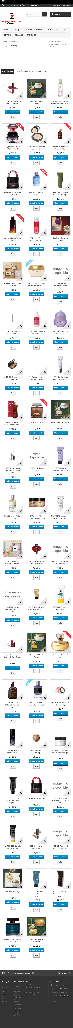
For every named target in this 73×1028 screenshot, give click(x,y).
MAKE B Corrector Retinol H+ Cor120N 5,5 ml (60, 800)
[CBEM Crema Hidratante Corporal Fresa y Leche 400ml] (36, 318)
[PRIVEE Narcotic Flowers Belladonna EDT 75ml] (36, 689)
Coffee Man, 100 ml (36, 422)
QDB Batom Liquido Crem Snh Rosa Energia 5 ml (12, 657)
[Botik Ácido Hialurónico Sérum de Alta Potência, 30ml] (60, 133)
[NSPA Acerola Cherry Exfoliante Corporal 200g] (36, 503)
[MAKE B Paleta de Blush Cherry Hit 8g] (12, 364)
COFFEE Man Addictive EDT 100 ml (12, 941)
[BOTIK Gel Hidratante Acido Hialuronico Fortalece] (60, 364)
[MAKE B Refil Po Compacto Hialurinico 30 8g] (60, 270)
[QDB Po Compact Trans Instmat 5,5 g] (36, 133)
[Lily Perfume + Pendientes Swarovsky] (12, 548)
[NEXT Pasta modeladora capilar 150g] (60, 548)
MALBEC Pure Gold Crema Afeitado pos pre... (60, 894)
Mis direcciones (30, 990)
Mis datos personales (32, 992)
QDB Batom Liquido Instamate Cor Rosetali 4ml (13, 470)
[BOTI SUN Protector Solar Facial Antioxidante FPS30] (60, 594)
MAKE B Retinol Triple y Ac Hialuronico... (12, 752)
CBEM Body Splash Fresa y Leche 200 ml (36, 239)
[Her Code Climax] (25, 54)
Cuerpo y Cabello (56, 30)
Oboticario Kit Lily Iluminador (36, 941)
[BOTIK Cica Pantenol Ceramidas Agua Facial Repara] (60, 88)
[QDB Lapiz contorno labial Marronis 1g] (36, 364)
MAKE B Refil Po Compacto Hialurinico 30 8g (60, 286)
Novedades (41, 71)
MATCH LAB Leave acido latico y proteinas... (60, 517)
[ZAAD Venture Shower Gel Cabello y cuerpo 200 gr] (60, 179)
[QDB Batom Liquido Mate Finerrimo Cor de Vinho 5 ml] (12, 88)
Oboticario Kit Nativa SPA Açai (60, 239)
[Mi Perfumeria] (12, 18)
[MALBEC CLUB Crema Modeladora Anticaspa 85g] (60, 737)
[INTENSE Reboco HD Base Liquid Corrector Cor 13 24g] (60, 833)
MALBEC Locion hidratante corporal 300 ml (13, 609)
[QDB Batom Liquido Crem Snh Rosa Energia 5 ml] (12, 642)
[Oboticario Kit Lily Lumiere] (36, 88)
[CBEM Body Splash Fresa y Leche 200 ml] (36, 225)
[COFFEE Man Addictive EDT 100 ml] (12, 926)
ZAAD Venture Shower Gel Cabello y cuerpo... (60, 194)
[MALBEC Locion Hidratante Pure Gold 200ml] (12, 689)
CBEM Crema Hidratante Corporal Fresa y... (36, 332)
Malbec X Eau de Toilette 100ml (12, 239)
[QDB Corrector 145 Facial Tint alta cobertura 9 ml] (36, 833)
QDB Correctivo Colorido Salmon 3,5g (60, 704)
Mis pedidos (29, 985)
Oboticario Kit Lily (12, 892)
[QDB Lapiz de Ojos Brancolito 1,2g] (12, 318)
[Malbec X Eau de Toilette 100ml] (12, 225)
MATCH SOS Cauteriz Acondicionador (13, 847)
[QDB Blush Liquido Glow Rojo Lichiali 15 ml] (36, 548)
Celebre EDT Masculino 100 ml (36, 194)
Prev (39, 63)
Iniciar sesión (66, 5)
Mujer (18, 30)
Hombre (28, 30)
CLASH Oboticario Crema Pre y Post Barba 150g (36, 894)
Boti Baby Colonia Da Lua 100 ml (60, 332)
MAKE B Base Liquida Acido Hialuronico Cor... (36, 608)
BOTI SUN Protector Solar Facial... (60, 608)
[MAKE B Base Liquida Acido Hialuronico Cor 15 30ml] (36, 594)
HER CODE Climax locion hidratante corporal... (13, 800)
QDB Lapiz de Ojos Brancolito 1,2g (13, 332)
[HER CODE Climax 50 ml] (36, 785)
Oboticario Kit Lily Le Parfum (36, 656)
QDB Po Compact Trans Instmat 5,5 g (36, 148)
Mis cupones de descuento (34, 994)
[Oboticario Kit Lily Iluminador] (36, 926)
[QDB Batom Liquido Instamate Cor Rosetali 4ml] (12, 455)
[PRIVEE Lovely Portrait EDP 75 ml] (12, 503)
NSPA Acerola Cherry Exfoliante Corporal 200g (36, 517)
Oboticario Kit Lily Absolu (60, 422)
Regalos (19, 35)
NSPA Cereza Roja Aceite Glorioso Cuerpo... (13, 424)
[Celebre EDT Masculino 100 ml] (36, 179)
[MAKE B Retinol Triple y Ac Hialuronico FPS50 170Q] (12, 737)
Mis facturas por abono (33, 987)
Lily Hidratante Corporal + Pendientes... (12, 285)
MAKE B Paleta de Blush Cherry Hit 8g (12, 378)
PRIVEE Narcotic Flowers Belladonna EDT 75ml (36, 705)
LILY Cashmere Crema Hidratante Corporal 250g (36, 285)
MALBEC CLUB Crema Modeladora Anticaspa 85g (60, 753)
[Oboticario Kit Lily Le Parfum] (36, 642)
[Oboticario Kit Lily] (12, 878)
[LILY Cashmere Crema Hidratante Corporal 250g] (36, 270)
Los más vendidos (24, 71)
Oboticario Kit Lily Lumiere (36, 102)
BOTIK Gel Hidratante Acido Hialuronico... (60, 378)
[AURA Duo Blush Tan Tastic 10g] (36, 737)
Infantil (40, 30)
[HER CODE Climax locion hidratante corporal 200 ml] (12, 785)
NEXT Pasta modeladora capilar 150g (60, 563)
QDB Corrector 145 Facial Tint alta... (36, 847)
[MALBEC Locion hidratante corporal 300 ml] (12, 594)
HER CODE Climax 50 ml (36, 799)
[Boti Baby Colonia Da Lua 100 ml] (60, 318)
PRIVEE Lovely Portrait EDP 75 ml (12, 517)
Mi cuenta (30, 982)
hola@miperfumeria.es (64, 996)
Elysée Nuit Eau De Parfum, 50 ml (13, 148)
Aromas (7, 30)
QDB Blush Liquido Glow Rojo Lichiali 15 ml (36, 563)
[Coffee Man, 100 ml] (36, 409)
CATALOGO (31, 35)
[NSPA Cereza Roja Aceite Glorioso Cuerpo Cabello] (12, 409)
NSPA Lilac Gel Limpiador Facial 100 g (60, 469)
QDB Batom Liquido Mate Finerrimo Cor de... (13, 102)
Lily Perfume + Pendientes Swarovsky (13, 563)
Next (44, 63)
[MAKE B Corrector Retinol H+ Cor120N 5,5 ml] (60, 785)
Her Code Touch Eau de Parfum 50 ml (12, 194)
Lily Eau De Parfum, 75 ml (60, 656)
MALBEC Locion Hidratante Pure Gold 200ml (12, 705)
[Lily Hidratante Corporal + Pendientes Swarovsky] (12, 270)
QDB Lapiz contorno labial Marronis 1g (36, 378)
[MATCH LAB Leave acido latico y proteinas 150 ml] (60, 503)
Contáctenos (56, 5)
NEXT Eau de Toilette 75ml (36, 469)
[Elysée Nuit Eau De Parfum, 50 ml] (12, 133)
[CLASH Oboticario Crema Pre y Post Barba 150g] (36, 878)
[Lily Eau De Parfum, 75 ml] (60, 642)
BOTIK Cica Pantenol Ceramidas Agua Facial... (60, 102)
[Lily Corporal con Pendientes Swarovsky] (60, 45)
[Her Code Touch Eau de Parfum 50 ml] (12, 179)
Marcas (7, 35)
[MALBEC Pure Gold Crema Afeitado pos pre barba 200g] (60, 878)
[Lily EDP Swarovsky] (55, 41)
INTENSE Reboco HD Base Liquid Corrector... (60, 847)
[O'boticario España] (36, 2)
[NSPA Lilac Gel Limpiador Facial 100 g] (60, 455)
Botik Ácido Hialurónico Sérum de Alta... (60, 148)
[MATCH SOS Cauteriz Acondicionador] (12, 833)
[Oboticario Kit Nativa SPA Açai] (60, 225)
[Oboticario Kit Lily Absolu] (60, 409)
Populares (7, 71)
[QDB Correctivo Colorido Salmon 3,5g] (60, 689)
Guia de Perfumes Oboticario (17, 1014)
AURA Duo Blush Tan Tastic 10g (36, 752)
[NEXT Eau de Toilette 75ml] (36, 455)
